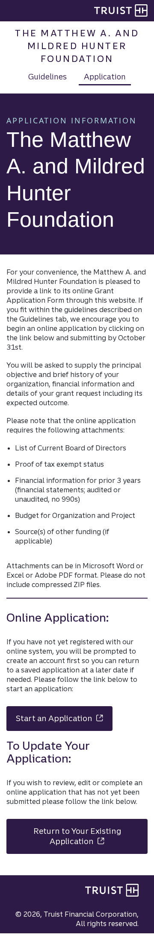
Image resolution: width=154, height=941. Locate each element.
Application (105, 76)
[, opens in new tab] (112, 890)
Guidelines (47, 76)
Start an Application (64, 718)
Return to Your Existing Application (90, 836)
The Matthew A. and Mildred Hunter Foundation (77, 46)
